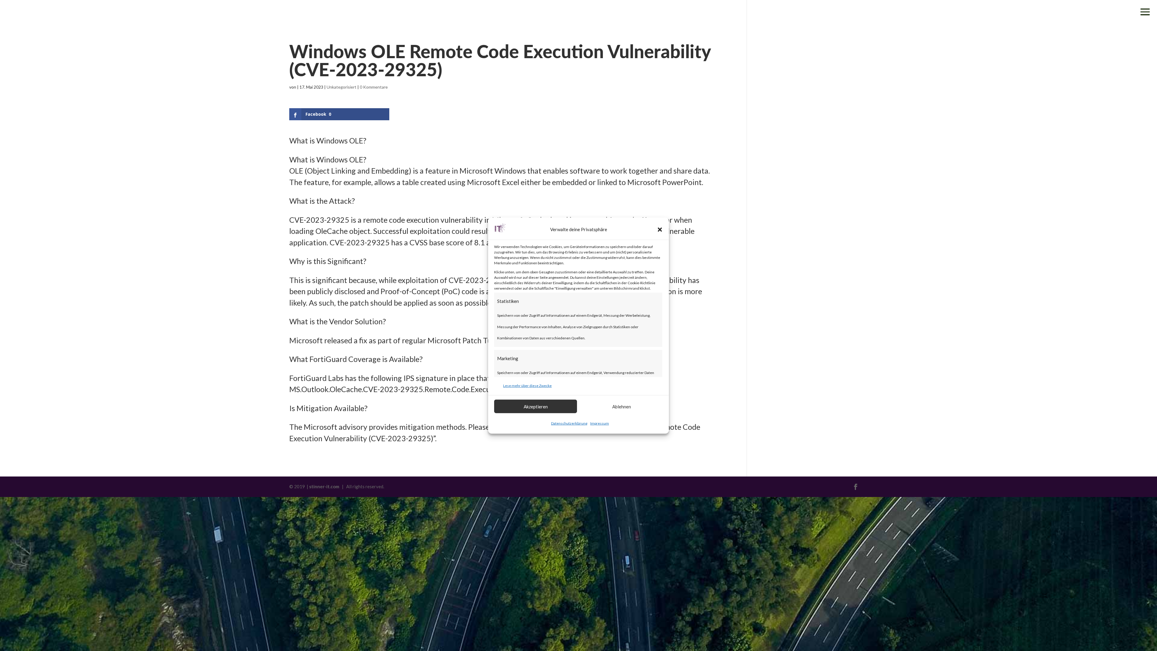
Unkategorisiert (341, 87)
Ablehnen (621, 406)
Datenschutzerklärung (569, 423)
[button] (660, 230)
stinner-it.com (324, 486)
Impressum (599, 423)
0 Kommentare (374, 87)
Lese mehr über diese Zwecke (527, 385)
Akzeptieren (536, 406)
